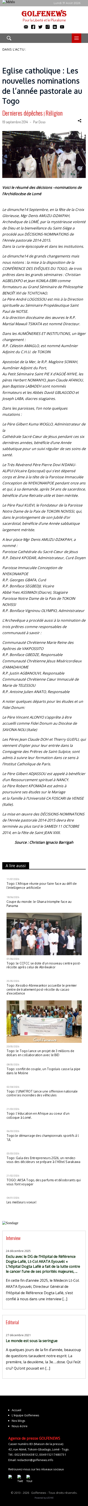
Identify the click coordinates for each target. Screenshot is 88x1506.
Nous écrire (20, 1426)
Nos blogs (18, 1421)
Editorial (12, 1322)
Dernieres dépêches (22, 112)
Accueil (16, 1410)
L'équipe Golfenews (25, 1415)
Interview (13, 1237)
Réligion (54, 112)
